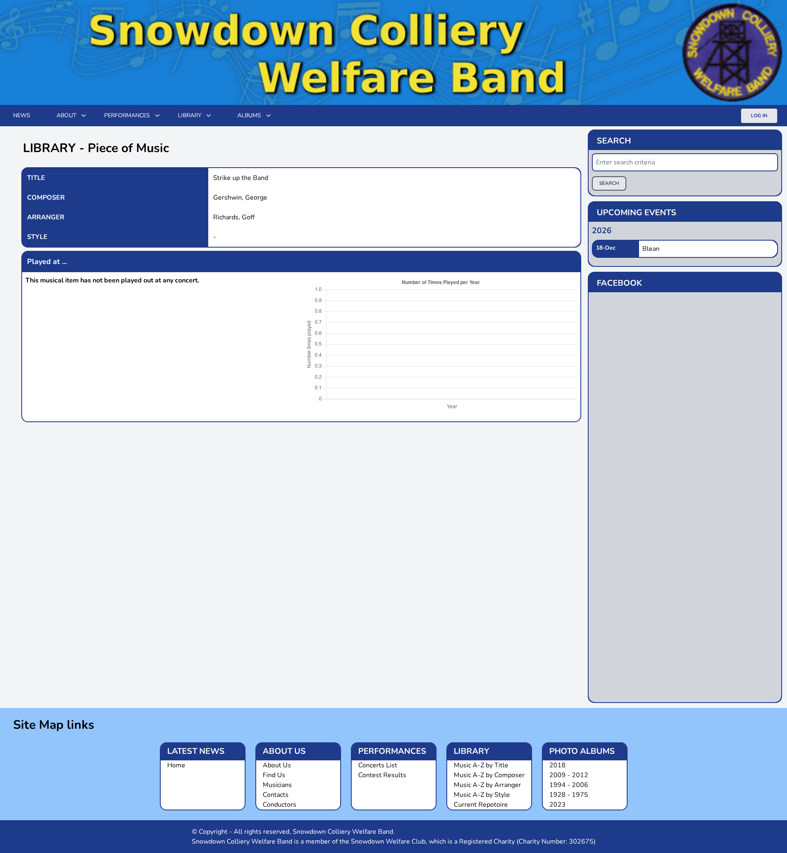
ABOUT (66, 115)
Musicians (277, 784)
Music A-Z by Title (481, 765)
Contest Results (382, 775)
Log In (759, 115)
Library (189, 115)
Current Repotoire (481, 804)
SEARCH (609, 183)
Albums (249, 115)
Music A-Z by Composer (489, 775)
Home (176, 765)
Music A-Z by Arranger (487, 784)
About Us (277, 765)
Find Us (274, 775)
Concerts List (377, 765)
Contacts (276, 794)
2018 (557, 765)
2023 (557, 804)
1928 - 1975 (568, 794)
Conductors (279, 804)
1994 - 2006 (568, 784)
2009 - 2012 (568, 775)
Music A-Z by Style (482, 794)
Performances (127, 115)
